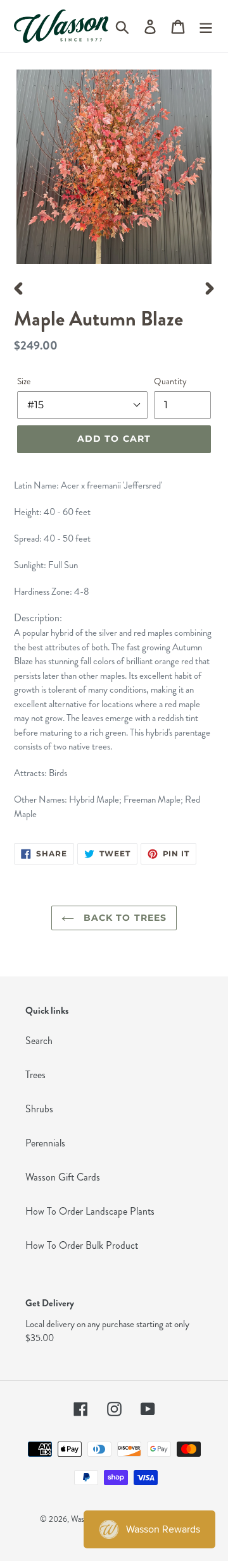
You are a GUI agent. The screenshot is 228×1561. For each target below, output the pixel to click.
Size (23, 381)
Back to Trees (123, 917)
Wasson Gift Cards (62, 1177)
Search (39, 1040)
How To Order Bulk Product (81, 1245)
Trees (35, 1074)
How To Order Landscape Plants (90, 1211)
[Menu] (206, 26)
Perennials (45, 1143)
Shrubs (39, 1109)
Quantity (170, 381)
